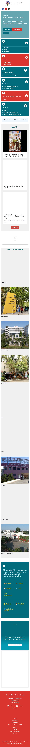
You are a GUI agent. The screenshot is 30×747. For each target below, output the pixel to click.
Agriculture (4, 282)
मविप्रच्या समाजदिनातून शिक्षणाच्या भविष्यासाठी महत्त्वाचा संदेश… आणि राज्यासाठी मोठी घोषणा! (14, 155)
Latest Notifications (15, 731)
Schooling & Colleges (7, 553)
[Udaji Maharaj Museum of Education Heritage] (3, 93)
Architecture (4, 316)
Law (2, 451)
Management (4, 519)
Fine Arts (3, 384)
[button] (24, 9)
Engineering (4, 350)
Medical (3, 485)
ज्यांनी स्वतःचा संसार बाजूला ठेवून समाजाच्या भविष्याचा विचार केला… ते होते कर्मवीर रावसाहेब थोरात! (14, 216)
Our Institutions (15, 722)
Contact (15, 733)
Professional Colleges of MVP (15, 725)
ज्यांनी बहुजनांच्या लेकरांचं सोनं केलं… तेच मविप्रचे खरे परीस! (13, 187)
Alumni (15, 729)
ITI (2, 417)
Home (15, 718)
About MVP (15, 720)
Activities (15, 727)
